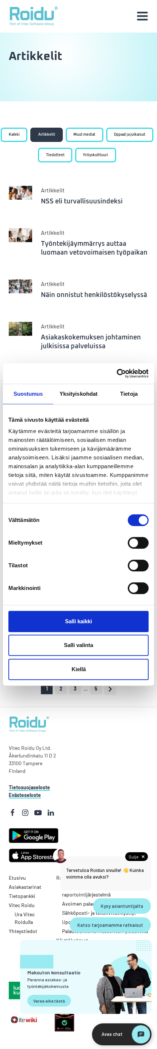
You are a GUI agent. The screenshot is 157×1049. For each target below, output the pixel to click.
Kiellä (79, 669)
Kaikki (14, 134)
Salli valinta (78, 645)
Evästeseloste (25, 795)
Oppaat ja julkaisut (129, 134)
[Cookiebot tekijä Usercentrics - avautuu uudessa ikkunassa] (117, 373)
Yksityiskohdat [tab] (78, 394)
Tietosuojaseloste (29, 787)
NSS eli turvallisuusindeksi (82, 201)
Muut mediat (84, 134)
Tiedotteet (55, 155)
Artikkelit (46, 134)
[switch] (128, 543)
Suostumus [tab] (28, 394)
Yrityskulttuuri (95, 155)
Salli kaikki (78, 621)
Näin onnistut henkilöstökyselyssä (94, 295)
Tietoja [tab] (129, 394)
